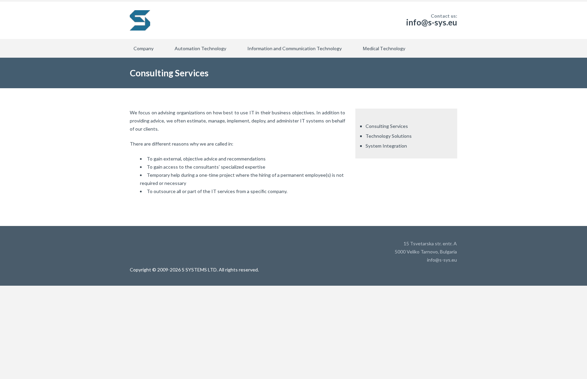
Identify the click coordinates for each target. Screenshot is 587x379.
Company (144, 48)
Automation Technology (200, 48)
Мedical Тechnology (384, 48)
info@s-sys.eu (431, 22)
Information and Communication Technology (294, 48)
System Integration (386, 146)
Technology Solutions (389, 136)
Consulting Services (387, 126)
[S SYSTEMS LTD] (140, 20)
